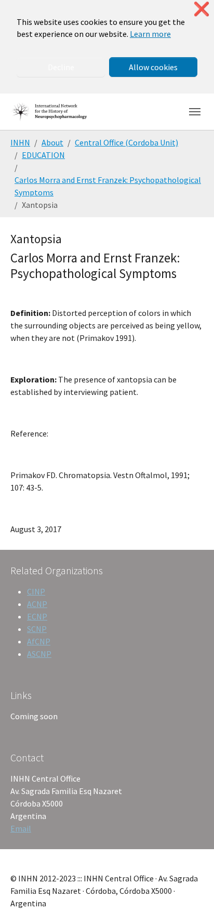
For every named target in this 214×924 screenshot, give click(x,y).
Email (20, 828)
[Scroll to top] (191, 901)
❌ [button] (201, 9)
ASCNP (39, 654)
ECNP (37, 616)
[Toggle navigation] (195, 112)
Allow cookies (153, 67)
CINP (36, 591)
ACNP (37, 604)
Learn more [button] (150, 34)
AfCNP (38, 641)
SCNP (37, 629)
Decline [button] (61, 67)
